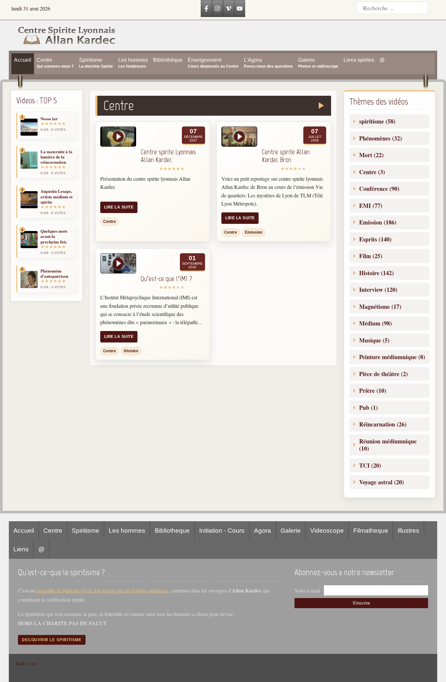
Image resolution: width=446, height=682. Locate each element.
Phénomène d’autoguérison (54, 273)
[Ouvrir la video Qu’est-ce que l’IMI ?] (118, 263)
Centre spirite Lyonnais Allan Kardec (168, 155)
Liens (21, 549)
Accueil (23, 530)
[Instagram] (217, 8)
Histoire (131, 351)
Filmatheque (370, 530)
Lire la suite (119, 207)
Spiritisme (85, 530)
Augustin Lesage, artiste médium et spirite (56, 197)
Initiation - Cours (222, 530)
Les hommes (127, 530)
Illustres (408, 530)
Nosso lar (49, 118)
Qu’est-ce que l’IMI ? (166, 278)
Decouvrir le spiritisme (52, 640)
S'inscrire (361, 603)
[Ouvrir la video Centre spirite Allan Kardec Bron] (239, 136)
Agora (262, 530)
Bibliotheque (172, 530)
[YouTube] (239, 8)
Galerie (290, 530)
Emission (253, 232)
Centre (109, 221)
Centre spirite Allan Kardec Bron (286, 155)
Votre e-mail (307, 590)
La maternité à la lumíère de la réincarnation (56, 157)
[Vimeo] (228, 8)
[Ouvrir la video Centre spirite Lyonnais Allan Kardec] (118, 136)
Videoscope (327, 530)
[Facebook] (206, 8)
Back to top (26, 663)
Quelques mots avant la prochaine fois (53, 236)
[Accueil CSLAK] (62, 35)
